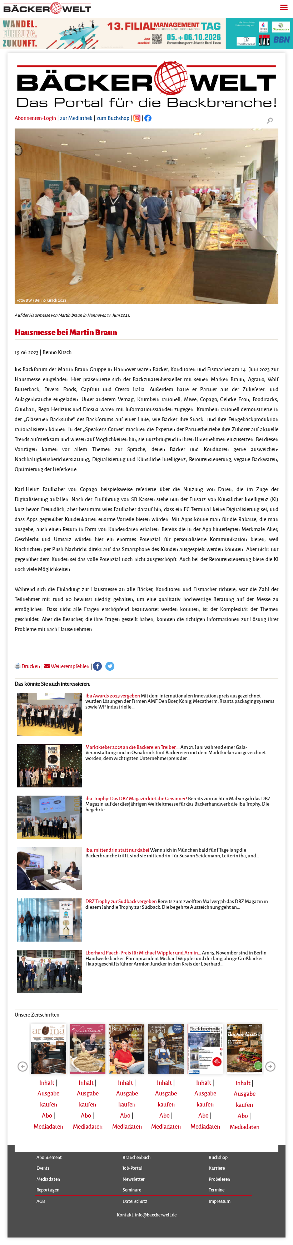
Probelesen (219, 1179)
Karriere (217, 1168)
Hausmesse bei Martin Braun (66, 332)
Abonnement (49, 1157)
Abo (47, 1115)
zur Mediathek (76, 117)
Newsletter (134, 1179)
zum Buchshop (112, 117)
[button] (97, 666)
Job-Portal (133, 1168)
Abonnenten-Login (35, 117)
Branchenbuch (136, 1157)
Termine (216, 1189)
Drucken (30, 666)
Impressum (219, 1201)
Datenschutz (135, 1201)
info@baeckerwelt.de (156, 1214)
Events (42, 1168)
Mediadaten (48, 1126)
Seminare (132, 1189)
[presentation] (22, 1066)
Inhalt (46, 1082)
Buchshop (218, 1157)
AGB (40, 1201)
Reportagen (47, 1189)
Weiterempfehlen (69, 666)
